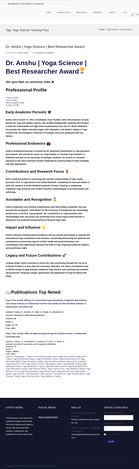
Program (97, 12)
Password (113, 423)
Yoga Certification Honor (47, 359)
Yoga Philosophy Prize (77, 366)
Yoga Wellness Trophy (51, 376)
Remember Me (113, 434)
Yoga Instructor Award (76, 361)
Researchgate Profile (15, 102)
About (112, 12)
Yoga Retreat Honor (48, 371)
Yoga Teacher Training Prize (53, 373)
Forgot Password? (112, 451)
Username (114, 412)
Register (107, 448)
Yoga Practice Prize (56, 368)
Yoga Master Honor (53, 363)
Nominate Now (63, 12)
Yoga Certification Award (24, 359)
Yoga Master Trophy (72, 363)
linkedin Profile (12, 105)
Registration (81, 12)
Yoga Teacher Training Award (25, 373)
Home (48, 12)
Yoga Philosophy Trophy (16, 368)
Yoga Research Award (75, 368)
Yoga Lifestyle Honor (35, 363)
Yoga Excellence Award (54, 361)
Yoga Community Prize (69, 359)
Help (125, 12)
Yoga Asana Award (66, 356)
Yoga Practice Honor (37, 368)
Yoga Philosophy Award (56, 366)
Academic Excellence (44, 52)
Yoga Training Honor (30, 376)
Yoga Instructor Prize (15, 363)
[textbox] (48, 327)
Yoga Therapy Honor (76, 373)
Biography (19, 356)
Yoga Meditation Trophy (33, 366)
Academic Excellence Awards (26, 3)
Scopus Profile (12, 97)
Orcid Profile (11, 100)
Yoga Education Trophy (32, 361)
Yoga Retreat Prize (66, 371)
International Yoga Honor (46, 356)
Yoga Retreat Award (29, 371)
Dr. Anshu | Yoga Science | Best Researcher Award (45, 47)
